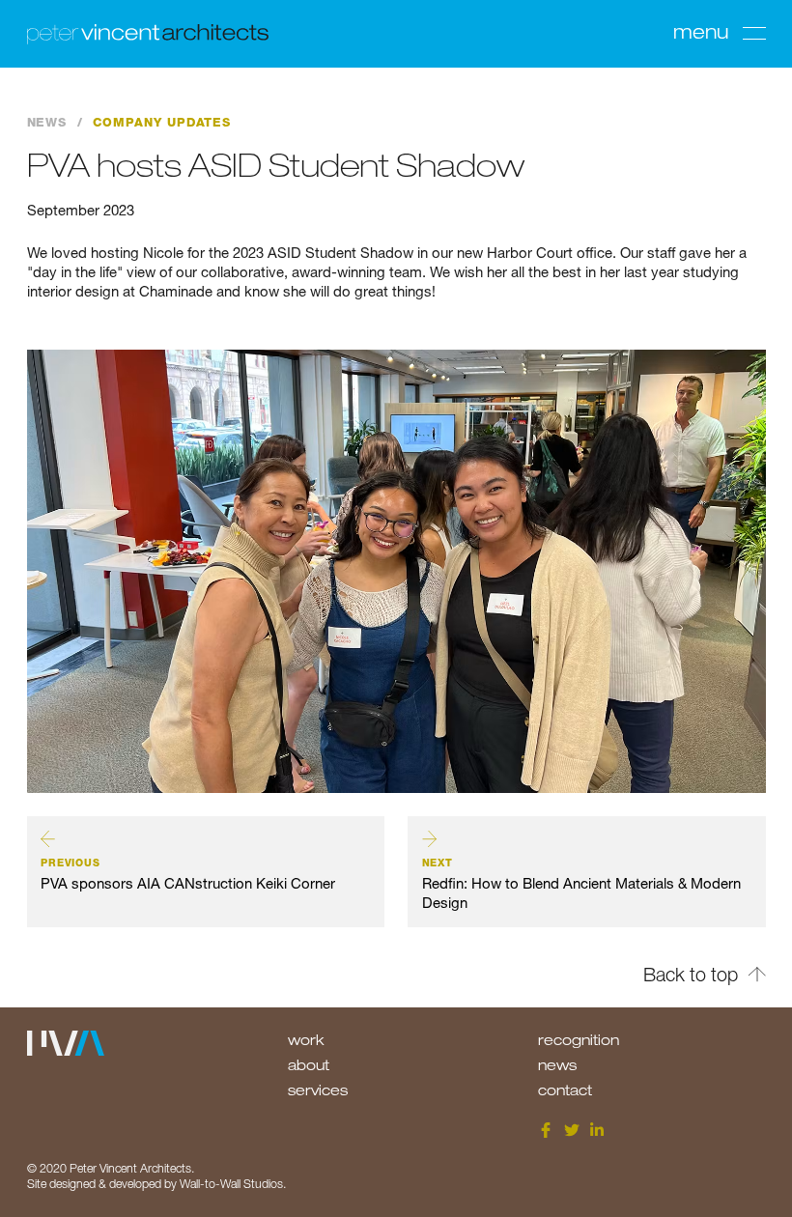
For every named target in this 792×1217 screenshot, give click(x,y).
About (308, 1064)
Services (318, 1089)
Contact (565, 1089)
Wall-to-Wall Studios (231, 1183)
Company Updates (162, 122)
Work (306, 1039)
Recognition (578, 1039)
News (47, 122)
